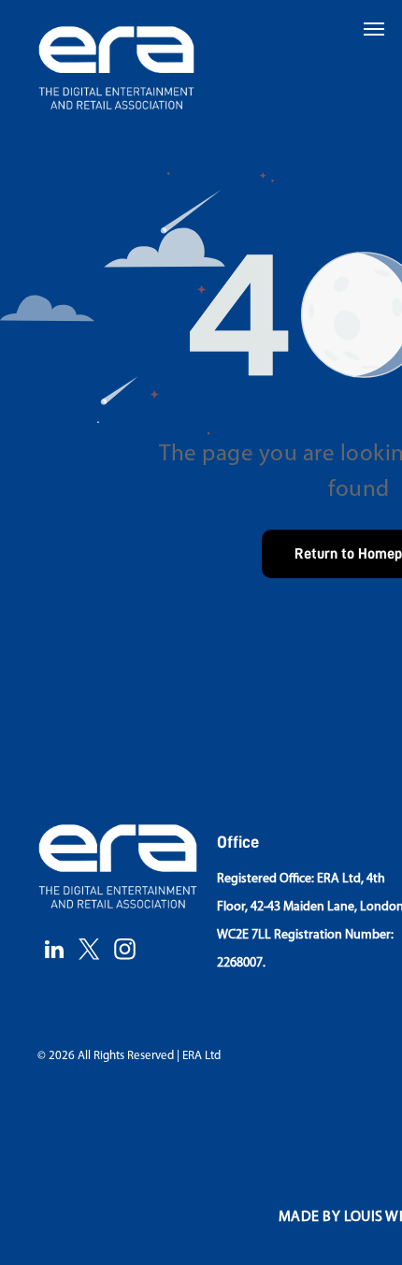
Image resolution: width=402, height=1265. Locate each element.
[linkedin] (53, 951)
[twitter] (89, 951)
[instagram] (124, 951)
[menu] (374, 29)
